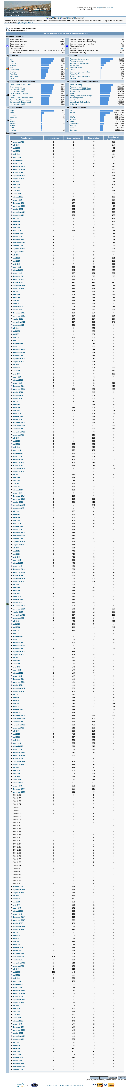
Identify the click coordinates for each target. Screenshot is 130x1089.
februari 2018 (17, 453)
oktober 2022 (17, 282)
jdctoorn (13, 123)
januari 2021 (17, 346)
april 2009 (16, 777)
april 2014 (16, 594)
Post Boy (13, 74)
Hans (12, 78)
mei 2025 (16, 188)
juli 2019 (15, 401)
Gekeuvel (73, 78)
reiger (12, 61)
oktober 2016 (17, 502)
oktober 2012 (17, 649)
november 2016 (18, 499)
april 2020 (16, 374)
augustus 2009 (18, 765)
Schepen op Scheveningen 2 (20, 102)
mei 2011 (16, 700)
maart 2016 (16, 523)
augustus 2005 (18, 1003)
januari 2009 (17, 786)
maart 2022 (16, 304)
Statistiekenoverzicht (19, 30)
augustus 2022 (18, 288)
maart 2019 (16, 414)
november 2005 (18, 993)
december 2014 (18, 569)
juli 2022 (15, 291)
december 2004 (18, 1027)
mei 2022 (16, 298)
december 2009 (18, 752)
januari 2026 (17, 163)
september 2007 (18, 926)
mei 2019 (16, 407)
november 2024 (18, 206)
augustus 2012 (18, 655)
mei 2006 (16, 975)
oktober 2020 (17, 356)
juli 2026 (15, 145)
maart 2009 (16, 780)
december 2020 (18, 349)
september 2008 (18, 890)
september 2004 (18, 1036)
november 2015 (18, 536)
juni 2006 (16, 972)
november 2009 (18, 755)
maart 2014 (16, 597)
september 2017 (18, 468)
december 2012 (18, 642)
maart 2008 (16, 908)
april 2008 (16, 905)
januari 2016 (17, 530)
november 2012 (18, 645)
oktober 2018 (17, 429)
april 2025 (16, 191)
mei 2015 (16, 554)
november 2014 (18, 572)
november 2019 (18, 389)
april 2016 (16, 520)
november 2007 (18, 920)
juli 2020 (15, 365)
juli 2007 (15, 932)
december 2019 (18, 386)
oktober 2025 (17, 172)
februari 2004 (17, 1057)
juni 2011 (16, 697)
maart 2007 (16, 945)
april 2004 (16, 1051)
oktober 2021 (17, 319)
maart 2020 (16, 377)
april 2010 (16, 740)
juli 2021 (15, 328)
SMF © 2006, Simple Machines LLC (72, 1085)
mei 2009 (16, 774)
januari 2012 (17, 676)
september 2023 (18, 249)
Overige (72, 70)
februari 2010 (17, 746)
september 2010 (18, 725)
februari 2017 (17, 490)
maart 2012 (16, 670)
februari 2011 (17, 710)
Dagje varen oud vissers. (19, 93)
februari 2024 (17, 233)
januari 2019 (17, 420)
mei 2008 (16, 902)
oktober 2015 (17, 539)
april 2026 (16, 154)
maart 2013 (16, 633)
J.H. (11, 68)
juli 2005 (15, 1006)
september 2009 (18, 761)
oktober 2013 (17, 612)
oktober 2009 (17, 758)
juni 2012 (16, 661)
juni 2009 (16, 771)
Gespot (72, 100)
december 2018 (18, 423)
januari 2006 (17, 987)
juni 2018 (16, 441)
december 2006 (18, 954)
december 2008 (18, 789)
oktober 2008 (17, 887)
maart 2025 (16, 194)
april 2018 (16, 447)
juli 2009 (15, 768)
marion (12, 126)
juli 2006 (15, 969)
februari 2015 (17, 563)
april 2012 (16, 667)
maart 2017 (16, 487)
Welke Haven (74, 104)
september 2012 (18, 652)
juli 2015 (15, 548)
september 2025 (18, 175)
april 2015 (16, 557)
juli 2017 (15, 475)
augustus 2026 (18, 142)
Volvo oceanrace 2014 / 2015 (20, 85)
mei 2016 (16, 517)
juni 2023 (16, 258)
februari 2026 (17, 160)
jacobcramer (14, 76)
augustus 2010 (18, 728)
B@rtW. (72, 117)
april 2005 (16, 1015)
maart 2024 (16, 230)
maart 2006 (16, 981)
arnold (12, 121)
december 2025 (18, 166)
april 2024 (16, 227)
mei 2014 (16, 591)
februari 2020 (17, 380)
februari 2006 (17, 984)
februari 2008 (17, 911)
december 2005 (18, 990)
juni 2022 (16, 295)
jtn (11, 119)
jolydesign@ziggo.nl (25, 23)
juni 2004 (16, 1045)
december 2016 (18, 496)
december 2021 (18, 313)
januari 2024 (17, 237)
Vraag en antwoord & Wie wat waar (22, 28)
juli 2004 (15, 1042)
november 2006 (18, 957)
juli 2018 (15, 438)
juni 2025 (16, 185)
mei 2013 (16, 627)
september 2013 (18, 615)
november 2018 (18, 426)
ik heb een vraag (16, 87)
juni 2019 (16, 404)
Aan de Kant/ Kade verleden (20, 100)
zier (11, 59)
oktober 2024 (17, 209)
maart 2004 (16, 1054)
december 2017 (18, 459)
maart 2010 (16, 743)
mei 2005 (16, 1012)
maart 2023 (16, 267)
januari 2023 (17, 273)
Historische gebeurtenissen (80, 76)
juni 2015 (16, 551)
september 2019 (18, 395)
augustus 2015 (18, 545)
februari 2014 (17, 600)
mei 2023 (16, 261)
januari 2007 (17, 951)
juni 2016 (16, 514)
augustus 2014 (18, 581)
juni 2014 (16, 587)
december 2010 (18, 716)
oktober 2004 (17, 1033)
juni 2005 (16, 1009)
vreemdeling (14, 70)
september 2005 (18, 999)
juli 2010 (15, 731)
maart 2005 (16, 1018)
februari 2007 (17, 948)
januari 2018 (17, 456)
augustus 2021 (18, 325)
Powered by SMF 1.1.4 (54, 1085)
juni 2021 (16, 331)
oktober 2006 (17, 960)
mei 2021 (16, 334)
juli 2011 (15, 694)
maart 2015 (16, 560)
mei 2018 (16, 444)
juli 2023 (15, 255)
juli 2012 (15, 658)
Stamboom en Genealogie (79, 63)
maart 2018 (16, 450)
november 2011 (18, 682)
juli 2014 (15, 584)
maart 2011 (16, 707)
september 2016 (18, 505)
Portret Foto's (74, 74)
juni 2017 (16, 478)
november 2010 (18, 719)
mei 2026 (16, 151)
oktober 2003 (17, 1070)
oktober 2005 (17, 996)
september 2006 (18, 963)
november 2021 (18, 316)
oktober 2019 (17, 392)
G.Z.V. (12, 128)
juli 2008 (15, 896)
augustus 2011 (18, 691)
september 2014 (18, 578)
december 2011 (18, 679)
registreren (109, 8)
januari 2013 (17, 639)
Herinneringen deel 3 (17, 91)
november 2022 (18, 279)
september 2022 (18, 285)
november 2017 (18, 462)
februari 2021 (17, 343)
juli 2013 (15, 621)
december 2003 (18, 1064)
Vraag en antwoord (76, 61)
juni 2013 (16, 624)
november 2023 (18, 243)
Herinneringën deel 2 (17, 89)
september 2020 (18, 359)
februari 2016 (17, 526)
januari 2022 (17, 310)
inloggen (100, 8)
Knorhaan (13, 72)
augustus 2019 (18, 398)
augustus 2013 (18, 618)
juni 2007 (16, 935)
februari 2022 (17, 307)
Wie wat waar (74, 65)
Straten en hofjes (76, 68)
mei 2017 (16, 481)
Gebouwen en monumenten (80, 72)
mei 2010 (16, 737)
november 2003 (18, 1067)
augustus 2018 (18, 435)
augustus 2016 (18, 508)
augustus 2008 (18, 893)
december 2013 (18, 606)
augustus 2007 (18, 929)
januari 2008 (17, 914)
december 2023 (18, 240)
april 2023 (16, 264)
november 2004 (18, 1030)
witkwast (13, 65)
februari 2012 (17, 673)
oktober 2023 (17, 246)
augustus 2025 (18, 179)
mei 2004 (16, 1048)
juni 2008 (16, 899)
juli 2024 (15, 218)
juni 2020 (16, 368)
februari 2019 (17, 417)
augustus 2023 (18, 252)
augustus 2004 (18, 1039)
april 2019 (16, 410)
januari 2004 (17, 1061)
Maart (72, 121)
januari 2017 (17, 493)
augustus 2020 (18, 362)
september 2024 (18, 212)
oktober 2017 (17, 465)
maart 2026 (16, 157)
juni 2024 (16, 221)
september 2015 (18, 542)
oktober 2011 (17, 685)
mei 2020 (16, 371)
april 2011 (16, 703)
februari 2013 (17, 636)
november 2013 (18, 609)
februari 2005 (17, 1021)
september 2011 (18, 688)
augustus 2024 (18, 215)
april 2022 (16, 301)
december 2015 (18, 533)
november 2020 (18, 353)
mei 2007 (16, 938)
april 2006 (16, 978)
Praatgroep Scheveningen (79, 59)
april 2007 (16, 942)
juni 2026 (16, 148)
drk (122, 48)
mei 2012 (16, 664)
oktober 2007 (17, 923)
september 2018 (18, 432)
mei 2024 (16, 224)
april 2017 (16, 484)
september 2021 (18, 322)
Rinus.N (13, 63)
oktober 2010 (17, 722)
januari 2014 (17, 603)
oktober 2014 (17, 575)
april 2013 (16, 630)
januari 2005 (17, 1024)
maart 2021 (16, 340)
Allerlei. (12, 96)
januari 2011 (17, 713)
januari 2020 (17, 383)
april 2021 (16, 337)
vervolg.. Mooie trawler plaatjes (21, 98)
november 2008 (18, 792)
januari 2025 (17, 200)
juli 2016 (15, 511)
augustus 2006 (18, 966)
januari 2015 (17, 566)
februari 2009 (17, 783)
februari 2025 (17, 197)
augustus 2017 (18, 472)
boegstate (13, 117)
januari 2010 (17, 749)
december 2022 (18, 276)
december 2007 (18, 917)
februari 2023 (17, 270)
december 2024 (18, 203)
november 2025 (18, 169)
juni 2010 (16, 734)
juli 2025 (15, 182)
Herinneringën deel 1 (17, 104)
